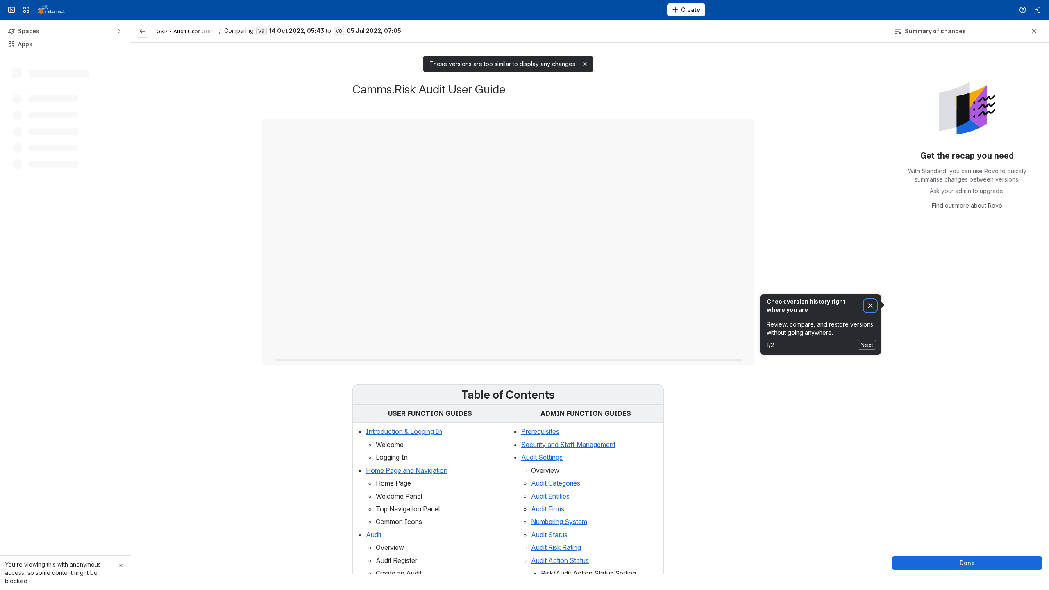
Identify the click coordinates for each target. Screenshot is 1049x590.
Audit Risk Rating (556, 547)
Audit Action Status (560, 560)
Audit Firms (547, 509)
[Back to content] (142, 31)
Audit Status (549, 535)
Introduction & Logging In (404, 431)
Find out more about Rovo (967, 205)
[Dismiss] (870, 306)
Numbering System (559, 521)
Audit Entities (550, 496)
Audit (373, 535)
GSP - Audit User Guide (187, 31)
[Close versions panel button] (1034, 31)
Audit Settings (542, 457)
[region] (508, 308)
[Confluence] (51, 9)
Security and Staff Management (568, 444)
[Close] (121, 565)
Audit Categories (555, 483)
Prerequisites (540, 431)
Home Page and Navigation (406, 470)
